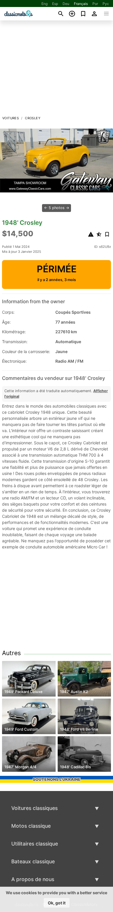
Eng (44, 3)
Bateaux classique (33, 861)
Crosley (32, 118)
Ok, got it (56, 902)
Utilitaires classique (34, 844)
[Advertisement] (56, 69)
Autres (11, 653)
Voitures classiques (34, 808)
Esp (55, 3)
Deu (66, 3)
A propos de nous (32, 879)
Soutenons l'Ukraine (57, 779)
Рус (106, 3)
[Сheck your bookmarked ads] (83, 13)
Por (95, 3)
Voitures (10, 118)
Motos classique (31, 826)
